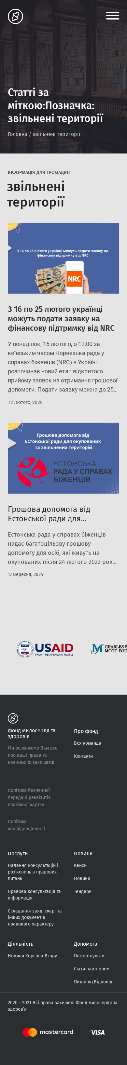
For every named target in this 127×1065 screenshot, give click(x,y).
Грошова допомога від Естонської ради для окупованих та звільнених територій (56, 523)
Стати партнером (91, 969)
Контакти (83, 756)
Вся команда (87, 743)
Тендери (83, 891)
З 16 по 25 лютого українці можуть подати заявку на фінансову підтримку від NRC (61, 319)
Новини (82, 878)
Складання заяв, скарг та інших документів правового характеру (35, 917)
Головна (17, 134)
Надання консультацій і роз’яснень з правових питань (33, 872)
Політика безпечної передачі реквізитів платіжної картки (29, 797)
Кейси (80, 865)
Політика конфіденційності (26, 825)
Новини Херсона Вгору (32, 956)
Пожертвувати (89, 956)
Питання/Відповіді (94, 982)
